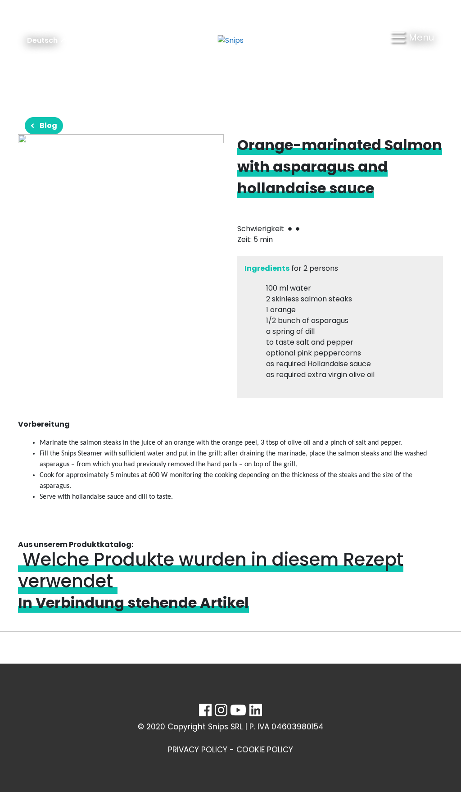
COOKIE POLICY (264, 749)
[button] (412, 40)
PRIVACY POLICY (197, 749)
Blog (48, 125)
